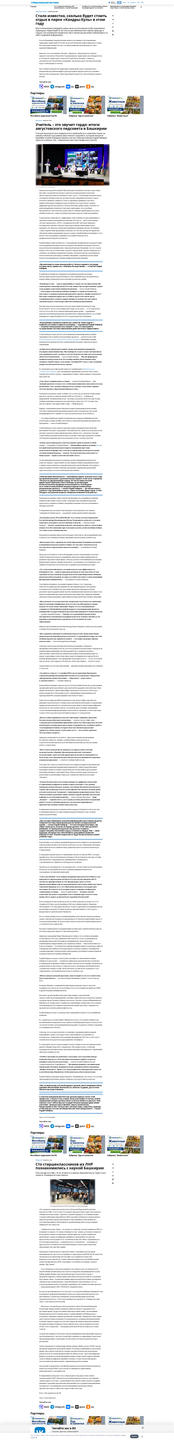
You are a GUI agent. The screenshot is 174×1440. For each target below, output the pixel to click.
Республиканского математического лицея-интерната (59, 339)
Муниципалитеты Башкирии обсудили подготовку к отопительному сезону (123, 7)
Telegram (133, 2)
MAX (138, 2)
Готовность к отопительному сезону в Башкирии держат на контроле (94, 7)
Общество (39, 1160)
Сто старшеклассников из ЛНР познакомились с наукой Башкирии (66, 7)
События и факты (41, 11)
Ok (128, 2)
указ (98, 445)
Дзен (124, 2)
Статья (33, 7)
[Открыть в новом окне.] (44, 87)
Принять (134, 1436)
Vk (119, 2)
